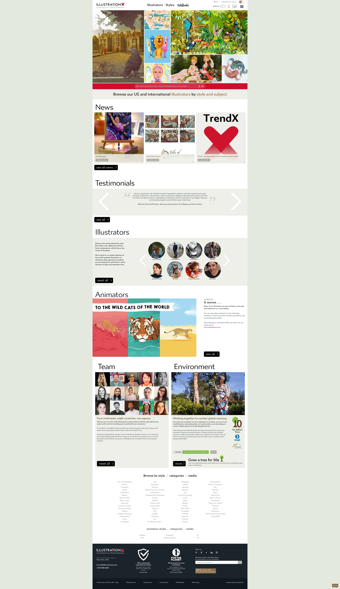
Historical (154, 516)
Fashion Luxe (155, 503)
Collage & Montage (125, 514)
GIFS (142, 538)
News (104, 107)
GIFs (155, 511)
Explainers (170, 535)
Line (185, 492)
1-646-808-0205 (225, 2)
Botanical (124, 503)
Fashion (155, 500)
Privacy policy (164, 582)
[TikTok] (206, 553)
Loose (185, 498)
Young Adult (215, 516)
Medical (185, 503)
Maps (185, 500)
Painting (185, 514)
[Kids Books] (183, 5)
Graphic (155, 514)
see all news (104, 167)
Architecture (124, 492)
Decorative (155, 485)
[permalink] (142, 162)
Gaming (155, 508)
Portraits (215, 490)
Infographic (185, 482)
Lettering (185, 487)
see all (100, 219)
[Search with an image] (202, 86)
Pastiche (185, 519)
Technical (215, 506)
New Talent (185, 508)
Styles (170, 5)
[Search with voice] (199, 86)
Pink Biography (101, 156)
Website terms (131, 582)
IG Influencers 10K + (155, 522)
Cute (155, 482)
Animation (124, 487)
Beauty (124, 495)
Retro (215, 492)
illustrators (181, 94)
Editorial (155, 487)
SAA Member (180, 582)
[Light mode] (241, 2)
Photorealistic (215, 482)
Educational (155, 492)
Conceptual (125, 522)
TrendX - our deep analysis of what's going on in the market (218, 156)
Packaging (185, 511)
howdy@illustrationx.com (107, 565)
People (185, 522)
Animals (125, 485)
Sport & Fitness (215, 498)
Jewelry (185, 485)
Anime (124, 490)
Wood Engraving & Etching (215, 514)
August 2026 (203, 570)
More (213, 452)
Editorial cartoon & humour (155, 490)
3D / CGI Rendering (125, 482)
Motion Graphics (170, 538)
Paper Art (185, 516)
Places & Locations (215, 485)
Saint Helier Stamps (153, 156)
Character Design (124, 508)
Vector (215, 508)
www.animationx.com (212, 327)
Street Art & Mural (215, 503)
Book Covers (124, 500)
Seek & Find (215, 495)
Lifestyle (185, 490)
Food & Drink (155, 506)
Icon (154, 519)
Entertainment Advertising (154, 495)
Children (125, 511)
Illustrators (155, 5)
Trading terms (147, 582)
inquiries (233, 2)
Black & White (125, 498)
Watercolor (215, 511)
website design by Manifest (234, 582)
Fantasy (155, 498)
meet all (102, 280)
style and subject (212, 94)
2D (198, 535)
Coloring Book (125, 516)
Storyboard (215, 500)
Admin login (195, 582)
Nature (185, 506)
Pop (215, 487)
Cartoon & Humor (124, 506)
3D (198, 538)
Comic (124, 519)
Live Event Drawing (185, 495)
